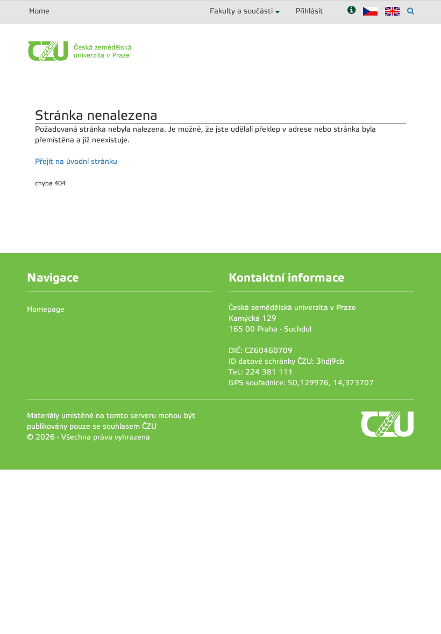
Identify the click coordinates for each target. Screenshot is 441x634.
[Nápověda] (351, 11)
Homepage (46, 309)
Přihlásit (309, 11)
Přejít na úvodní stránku (76, 161)
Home (39, 11)
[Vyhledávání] (410, 11)
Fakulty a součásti (241, 11)
